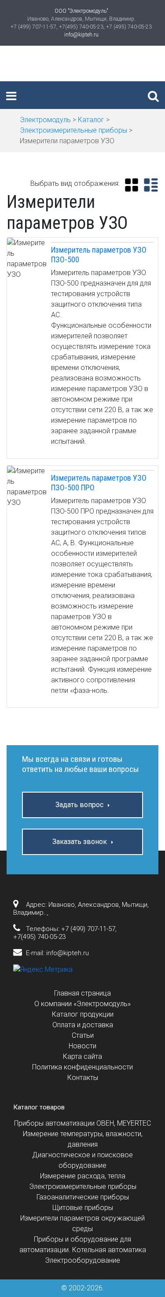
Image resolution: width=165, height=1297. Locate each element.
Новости (82, 1046)
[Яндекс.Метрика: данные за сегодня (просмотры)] (43, 969)
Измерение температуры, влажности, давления (83, 1139)
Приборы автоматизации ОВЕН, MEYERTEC (82, 1123)
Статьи (83, 1035)
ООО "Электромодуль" (81, 11)
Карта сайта (82, 1056)
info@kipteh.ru (81, 35)
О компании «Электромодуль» (82, 1004)
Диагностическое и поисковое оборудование (82, 1160)
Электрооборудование (82, 1260)
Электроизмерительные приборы (82, 1186)
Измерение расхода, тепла (82, 1176)
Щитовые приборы (82, 1207)
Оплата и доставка (82, 1025)
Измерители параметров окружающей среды (82, 1223)
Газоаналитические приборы (83, 1197)
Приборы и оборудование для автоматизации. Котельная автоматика (82, 1244)
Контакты (82, 1077)
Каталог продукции (83, 1014)
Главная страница (82, 993)
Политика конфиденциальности (82, 1067)
